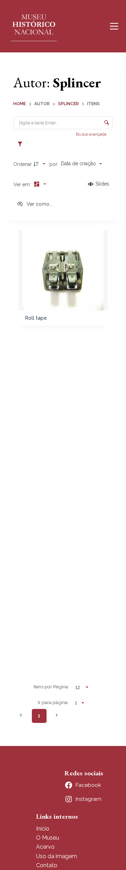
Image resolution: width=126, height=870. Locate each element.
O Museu (47, 837)
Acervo (45, 846)
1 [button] (39, 715)
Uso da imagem (56, 856)
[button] (20, 715)
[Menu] (114, 26)
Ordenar (22, 164)
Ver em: (22, 184)
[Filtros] (21, 144)
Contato (46, 865)
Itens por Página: (51, 686)
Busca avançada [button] (91, 134)
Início (42, 828)
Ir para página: (53, 702)
